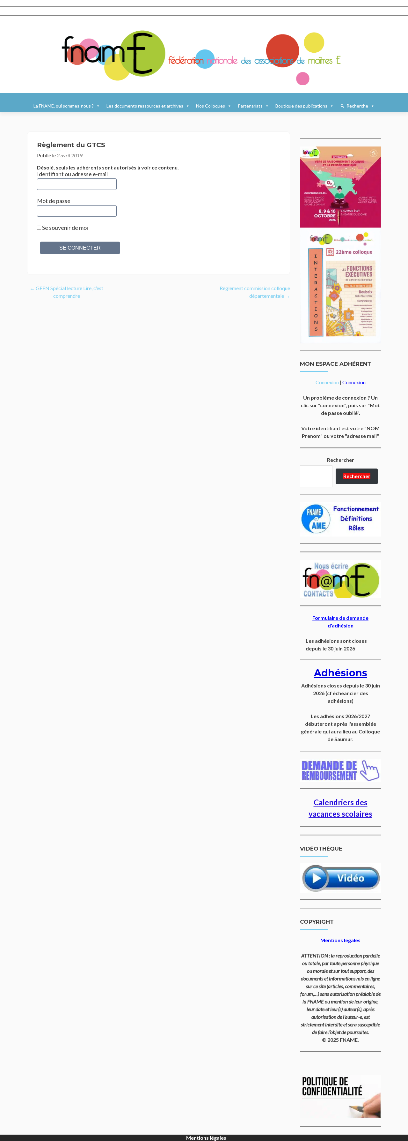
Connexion (327, 382)
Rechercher (340, 460)
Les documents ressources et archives (144, 106)
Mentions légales (206, 1138)
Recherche (357, 106)
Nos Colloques (210, 106)
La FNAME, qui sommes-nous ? (63, 106)
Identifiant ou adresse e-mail (72, 174)
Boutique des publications (301, 106)
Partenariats (250, 106)
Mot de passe (53, 201)
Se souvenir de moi (64, 227)
